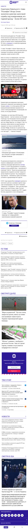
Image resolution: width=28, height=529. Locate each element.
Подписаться (14, 225)
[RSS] (18, 515)
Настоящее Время (5, 22)
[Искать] (22, 527)
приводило (18, 181)
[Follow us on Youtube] (9, 515)
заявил (7, 106)
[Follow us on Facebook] (2, 515)
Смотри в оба (8, 456)
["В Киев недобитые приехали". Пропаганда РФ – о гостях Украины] (14, 473)
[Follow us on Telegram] (15, 515)
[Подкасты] (22, 515)
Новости (3, 6)
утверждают (9, 43)
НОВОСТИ (6, 416)
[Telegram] (14, 527)
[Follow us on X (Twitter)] (5, 515)
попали (3, 168)
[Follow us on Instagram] (12, 515)
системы (22, 164)
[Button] (8, 28)
